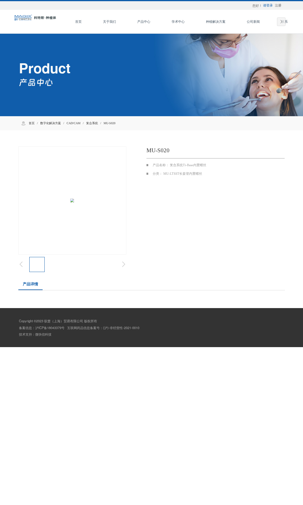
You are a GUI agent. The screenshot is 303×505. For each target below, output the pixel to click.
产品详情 (30, 284)
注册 (278, 5)
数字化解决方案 (50, 123)
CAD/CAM (73, 123)
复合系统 (92, 123)
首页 (32, 123)
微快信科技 (43, 334)
